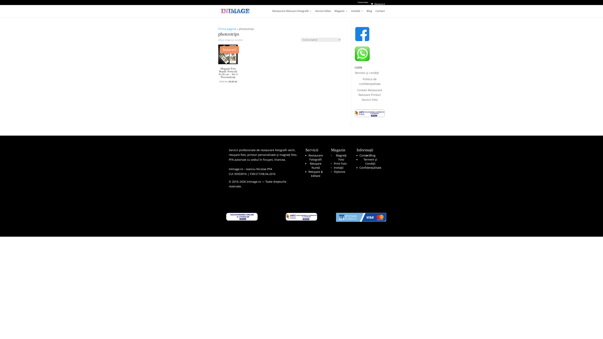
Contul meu (363, 2)
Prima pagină (227, 29)
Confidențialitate (370, 168)
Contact (380, 11)
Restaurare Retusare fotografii (290, 11)
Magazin (339, 11)
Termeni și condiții (367, 73)
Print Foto (340, 163)
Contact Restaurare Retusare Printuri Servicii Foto (369, 95)
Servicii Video (323, 11)
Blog (369, 11)
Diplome (339, 172)
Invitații (339, 168)
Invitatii (355, 11)
